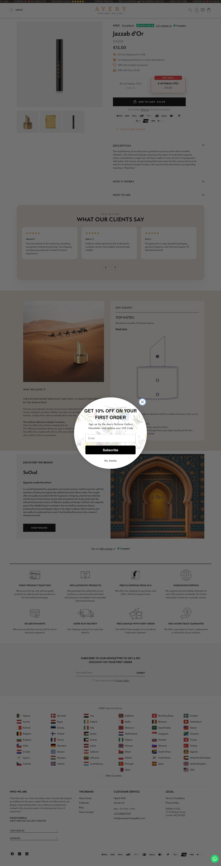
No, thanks (110, 460)
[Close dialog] (142, 402)
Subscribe (110, 450)
